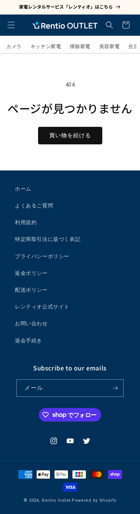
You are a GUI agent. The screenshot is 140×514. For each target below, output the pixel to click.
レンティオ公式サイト (42, 307)
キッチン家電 (46, 46)
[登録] (115, 388)
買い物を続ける (70, 135)
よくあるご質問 (34, 206)
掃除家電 (80, 46)
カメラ (14, 46)
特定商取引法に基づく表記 (47, 239)
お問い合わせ (31, 323)
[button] (11, 25)
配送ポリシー (31, 290)
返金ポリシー (31, 273)
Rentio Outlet (56, 500)
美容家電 (109, 46)
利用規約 (26, 222)
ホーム (23, 189)
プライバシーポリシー (42, 256)
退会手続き (28, 341)
